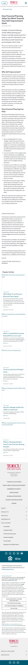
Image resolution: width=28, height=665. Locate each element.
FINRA (13, 580)
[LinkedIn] (18, 553)
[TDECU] (14, 467)
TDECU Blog (6, 331)
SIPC (16, 580)
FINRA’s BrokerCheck (8, 569)
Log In (4, 3)
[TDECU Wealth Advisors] (14, 642)
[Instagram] (14, 553)
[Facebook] (6, 553)
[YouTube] (22, 553)
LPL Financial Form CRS (6, 575)
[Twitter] (10, 553)
